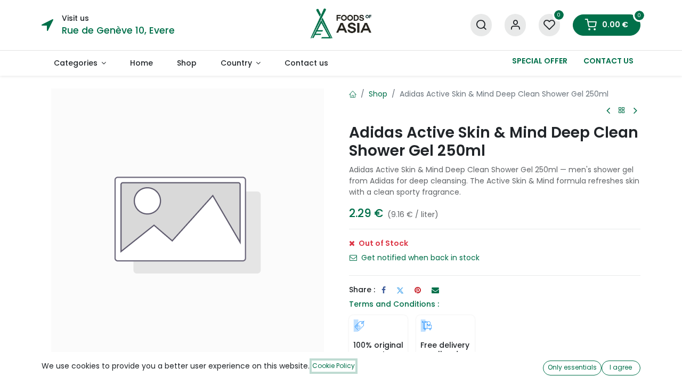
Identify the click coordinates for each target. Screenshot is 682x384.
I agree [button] (621, 367)
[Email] (435, 290)
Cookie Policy (333, 365)
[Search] (481, 25)
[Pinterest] (418, 290)
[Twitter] (400, 290)
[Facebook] (383, 290)
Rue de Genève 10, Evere (118, 30)
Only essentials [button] (572, 367)
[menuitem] (80, 63)
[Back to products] (621, 110)
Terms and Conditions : (394, 304)
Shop (378, 94)
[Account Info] (515, 25)
